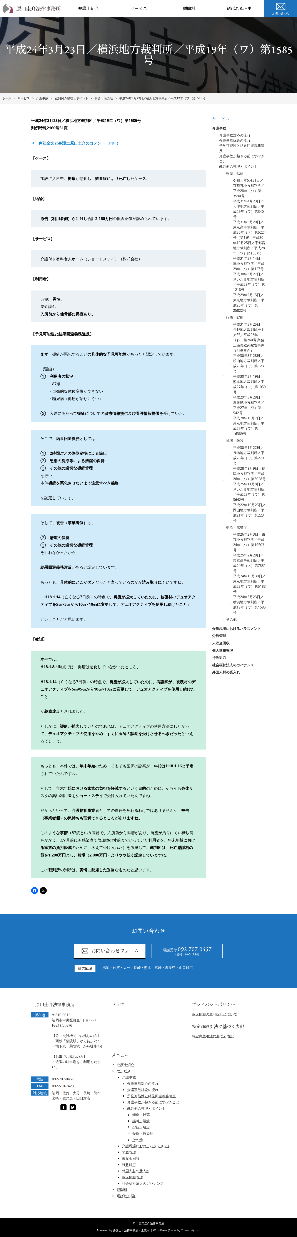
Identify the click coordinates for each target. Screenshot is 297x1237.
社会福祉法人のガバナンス (233, 665)
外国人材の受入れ (226, 672)
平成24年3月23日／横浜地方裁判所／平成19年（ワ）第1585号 (162, 98)
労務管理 (219, 635)
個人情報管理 (222, 650)
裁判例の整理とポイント (71, 98)
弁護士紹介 (88, 8)
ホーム (6, 98)
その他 (231, 619)
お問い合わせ (281, 13)
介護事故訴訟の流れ (234, 140)
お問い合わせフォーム (115, 951)
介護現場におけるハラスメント (236, 628)
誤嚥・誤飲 (235, 317)
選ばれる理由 (239, 8)
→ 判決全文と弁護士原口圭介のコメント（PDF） (75, 143)
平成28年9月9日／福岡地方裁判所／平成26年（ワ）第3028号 (249, 473)
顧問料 (189, 8)
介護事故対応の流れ (234, 135)
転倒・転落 (235, 173)
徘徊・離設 (235, 440)
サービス (138, 8)
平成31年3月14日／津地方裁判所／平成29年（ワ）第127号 (248, 263)
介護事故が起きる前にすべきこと (153, 1102)
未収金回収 (221, 643)
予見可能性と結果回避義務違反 (151, 1096)
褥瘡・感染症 (104, 98)
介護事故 (42, 98)
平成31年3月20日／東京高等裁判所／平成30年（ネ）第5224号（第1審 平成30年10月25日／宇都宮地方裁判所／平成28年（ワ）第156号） (249, 238)
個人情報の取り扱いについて (214, 1014)
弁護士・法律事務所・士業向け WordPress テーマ (144, 1230)
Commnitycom (190, 1230)
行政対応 (219, 657)
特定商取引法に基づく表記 (213, 1036)
